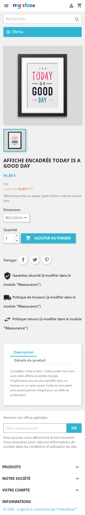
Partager (23, 259)
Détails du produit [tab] (30, 360)
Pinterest (46, 259)
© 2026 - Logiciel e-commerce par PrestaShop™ (40, 509)
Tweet (34, 259)
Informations (16, 501)
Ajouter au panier (48, 238)
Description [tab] (24, 352)
